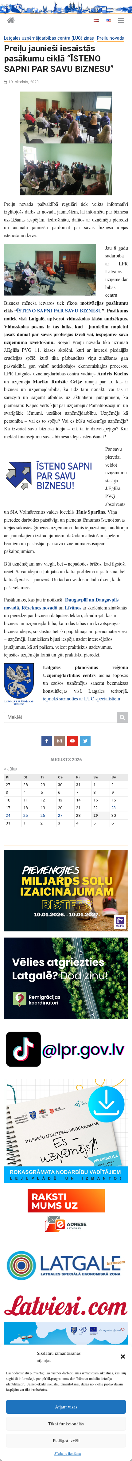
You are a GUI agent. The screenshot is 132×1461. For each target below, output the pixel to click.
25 (25, 815)
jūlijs (10, 768)
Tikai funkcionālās (66, 1423)
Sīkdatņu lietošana (67, 1453)
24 (8, 815)
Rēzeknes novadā (39, 607)
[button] (123, 1356)
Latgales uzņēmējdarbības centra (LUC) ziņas (49, 38)
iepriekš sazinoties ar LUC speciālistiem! (82, 698)
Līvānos (73, 607)
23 (113, 807)
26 (43, 815)
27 (60, 815)
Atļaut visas (66, 1407)
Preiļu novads (110, 38)
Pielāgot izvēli (66, 1440)
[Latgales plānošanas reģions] (11, 20)
